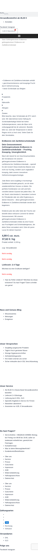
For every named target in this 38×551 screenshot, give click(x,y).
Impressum (9, 467)
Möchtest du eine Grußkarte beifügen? (16, 269)
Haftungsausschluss (12, 475)
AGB (6, 470)
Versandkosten (11, 248)
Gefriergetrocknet (12, 39)
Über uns (8, 456)
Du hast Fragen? (7, 431)
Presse (7, 462)
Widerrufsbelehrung (12, 473)
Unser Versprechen (9, 344)
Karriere (8, 459)
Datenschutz (9, 478)
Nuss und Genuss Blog (10, 310)
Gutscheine (9, 465)
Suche (2, 13)
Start (3, 39)
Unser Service (6, 386)
